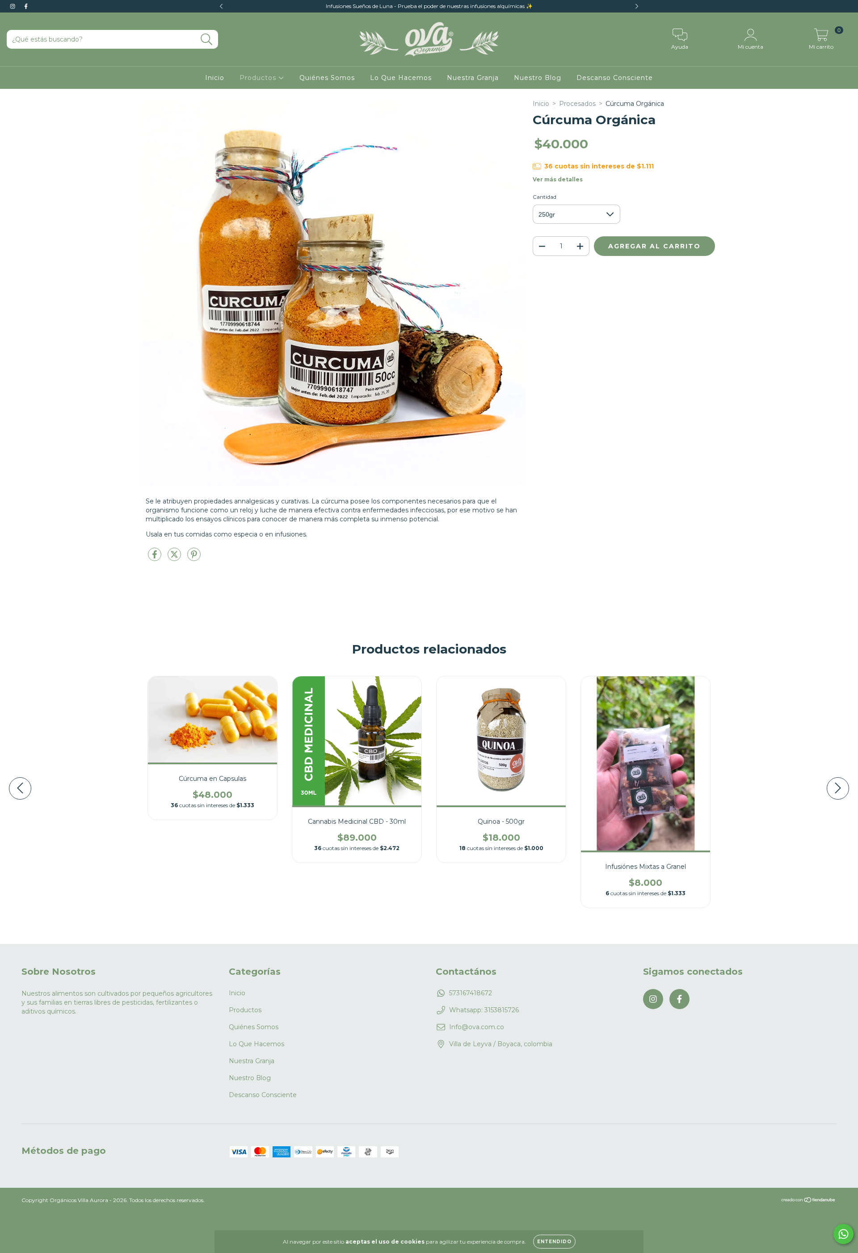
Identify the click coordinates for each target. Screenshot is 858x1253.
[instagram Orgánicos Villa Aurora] (13, 6)
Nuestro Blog (537, 78)
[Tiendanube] (809, 1201)
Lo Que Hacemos (401, 78)
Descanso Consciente (614, 78)
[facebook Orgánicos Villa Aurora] (26, 6)
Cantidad (544, 196)
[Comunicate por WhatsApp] (843, 1234)
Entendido (554, 1242)
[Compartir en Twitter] (175, 558)
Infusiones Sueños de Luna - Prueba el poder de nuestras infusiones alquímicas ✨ (429, 6)
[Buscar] (206, 39)
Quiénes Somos (327, 78)
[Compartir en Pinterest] (194, 558)
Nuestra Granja (473, 78)
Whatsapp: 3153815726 (484, 1010)
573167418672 (470, 993)
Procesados (577, 104)
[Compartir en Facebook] (155, 558)
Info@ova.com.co (476, 1027)
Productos (259, 78)
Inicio (214, 78)
